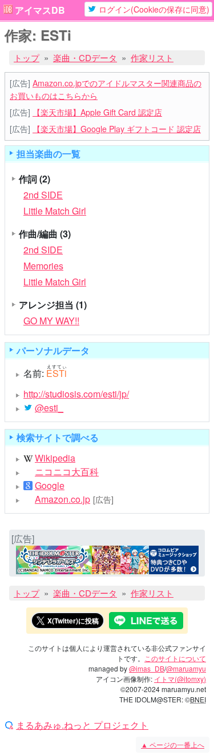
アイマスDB (40, 10)
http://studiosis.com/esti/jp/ (76, 393)
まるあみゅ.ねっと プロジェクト (82, 725)
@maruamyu (186, 668)
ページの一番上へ (172, 744)
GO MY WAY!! (51, 320)
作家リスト (152, 57)
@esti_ (49, 407)
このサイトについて (175, 658)
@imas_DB (146, 668)
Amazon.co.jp (62, 499)
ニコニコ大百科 (67, 471)
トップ (26, 57)
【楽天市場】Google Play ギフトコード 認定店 (117, 128)
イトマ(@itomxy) (180, 679)
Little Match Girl (54, 210)
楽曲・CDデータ (85, 57)
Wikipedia (55, 458)
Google (49, 485)
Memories (43, 265)
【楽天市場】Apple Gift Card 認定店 (97, 112)
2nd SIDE (43, 194)
